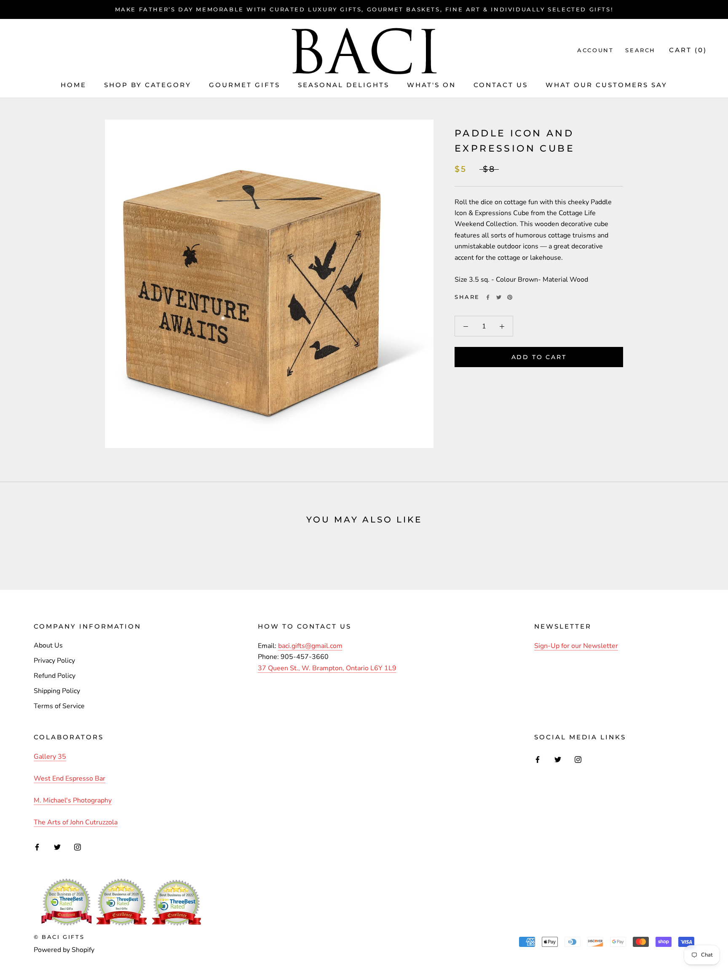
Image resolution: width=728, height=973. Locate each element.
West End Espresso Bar (69, 778)
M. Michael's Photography (73, 800)
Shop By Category (147, 85)
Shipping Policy (57, 691)
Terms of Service (59, 706)
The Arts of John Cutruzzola (76, 822)
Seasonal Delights (343, 85)
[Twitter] (498, 297)
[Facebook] (487, 297)
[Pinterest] (509, 297)
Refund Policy (54, 675)
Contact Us (501, 85)
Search (640, 50)
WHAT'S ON (431, 85)
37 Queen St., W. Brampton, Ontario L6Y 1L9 (327, 668)
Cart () (688, 50)
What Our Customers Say (606, 85)
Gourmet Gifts (244, 85)
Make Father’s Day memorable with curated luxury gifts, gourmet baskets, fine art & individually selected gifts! (364, 9)
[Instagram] (77, 846)
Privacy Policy (54, 660)
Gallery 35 (50, 756)
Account (595, 50)
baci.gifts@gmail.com (310, 645)
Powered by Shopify (64, 949)
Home (73, 85)
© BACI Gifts (59, 936)
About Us (48, 645)
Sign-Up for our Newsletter (576, 645)
